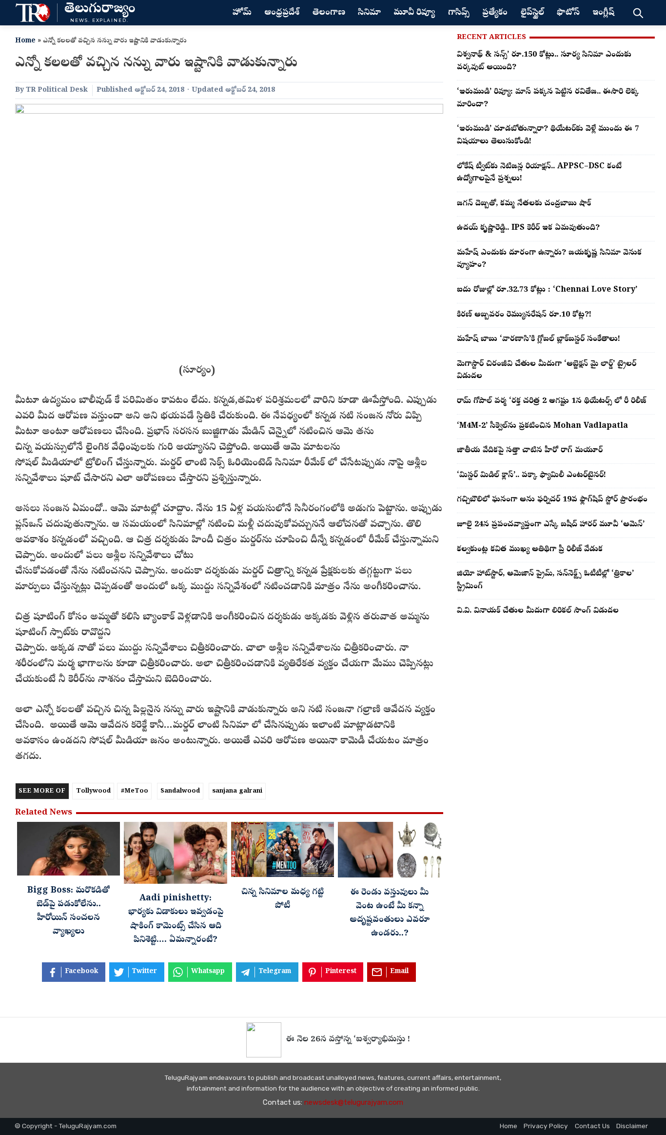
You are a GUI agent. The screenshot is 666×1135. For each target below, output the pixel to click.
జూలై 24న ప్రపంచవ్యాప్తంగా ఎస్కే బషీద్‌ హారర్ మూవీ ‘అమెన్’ (551, 524)
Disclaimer (632, 1126)
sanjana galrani (237, 791)
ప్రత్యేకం (495, 13)
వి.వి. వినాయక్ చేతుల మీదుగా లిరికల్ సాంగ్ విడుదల (538, 611)
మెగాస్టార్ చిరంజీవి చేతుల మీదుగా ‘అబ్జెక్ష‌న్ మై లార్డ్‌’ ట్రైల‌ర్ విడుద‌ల (546, 370)
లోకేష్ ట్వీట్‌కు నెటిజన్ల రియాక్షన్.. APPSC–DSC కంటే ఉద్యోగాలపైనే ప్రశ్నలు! (539, 173)
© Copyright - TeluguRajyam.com (66, 1126)
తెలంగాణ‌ (329, 13)
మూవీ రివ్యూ (414, 13)
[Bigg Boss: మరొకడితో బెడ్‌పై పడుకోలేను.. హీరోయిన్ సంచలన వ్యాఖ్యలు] (68, 851)
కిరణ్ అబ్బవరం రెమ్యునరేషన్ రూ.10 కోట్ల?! (524, 315)
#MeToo (134, 791)
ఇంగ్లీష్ (603, 13)
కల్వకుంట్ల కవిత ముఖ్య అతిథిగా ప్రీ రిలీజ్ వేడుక (530, 549)
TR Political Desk (57, 90)
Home (25, 41)
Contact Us (592, 1126)
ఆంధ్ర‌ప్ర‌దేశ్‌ (281, 13)
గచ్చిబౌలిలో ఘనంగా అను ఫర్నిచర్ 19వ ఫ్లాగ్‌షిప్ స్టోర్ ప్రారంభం (552, 500)
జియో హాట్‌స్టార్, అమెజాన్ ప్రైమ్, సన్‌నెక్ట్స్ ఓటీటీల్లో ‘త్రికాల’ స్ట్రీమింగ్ (545, 580)
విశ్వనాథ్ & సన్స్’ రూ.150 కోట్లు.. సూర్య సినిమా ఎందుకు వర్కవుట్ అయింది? (544, 61)
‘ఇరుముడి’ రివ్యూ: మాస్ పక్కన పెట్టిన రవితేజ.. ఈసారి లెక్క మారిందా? (548, 98)
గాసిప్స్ (459, 13)
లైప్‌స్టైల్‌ (532, 13)
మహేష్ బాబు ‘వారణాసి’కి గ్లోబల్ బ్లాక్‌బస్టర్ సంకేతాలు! (538, 339)
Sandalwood (180, 791)
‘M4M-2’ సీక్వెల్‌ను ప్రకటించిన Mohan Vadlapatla (542, 426)
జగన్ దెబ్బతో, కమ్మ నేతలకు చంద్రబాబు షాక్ (524, 204)
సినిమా (369, 13)
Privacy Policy (546, 1126)
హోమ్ (242, 13)
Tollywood (93, 791)
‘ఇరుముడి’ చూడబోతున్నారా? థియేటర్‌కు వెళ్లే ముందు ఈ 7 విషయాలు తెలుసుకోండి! (548, 135)
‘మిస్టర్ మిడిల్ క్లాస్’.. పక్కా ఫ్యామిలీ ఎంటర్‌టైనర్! (531, 475)
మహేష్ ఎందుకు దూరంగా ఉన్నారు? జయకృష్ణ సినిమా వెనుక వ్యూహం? (549, 259)
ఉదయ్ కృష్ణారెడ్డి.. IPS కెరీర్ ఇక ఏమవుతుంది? (528, 228)
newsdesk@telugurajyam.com (353, 1102)
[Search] (638, 12)
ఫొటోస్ (568, 13)
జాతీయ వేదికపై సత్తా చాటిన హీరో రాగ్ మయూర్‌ (530, 450)
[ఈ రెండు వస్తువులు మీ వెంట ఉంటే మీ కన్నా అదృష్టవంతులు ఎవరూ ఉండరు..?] (389, 852)
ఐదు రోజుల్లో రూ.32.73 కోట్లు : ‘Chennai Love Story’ (547, 290)
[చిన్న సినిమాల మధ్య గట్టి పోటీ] (282, 852)
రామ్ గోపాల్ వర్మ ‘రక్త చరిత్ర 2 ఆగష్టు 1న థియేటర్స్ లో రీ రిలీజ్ (551, 401)
